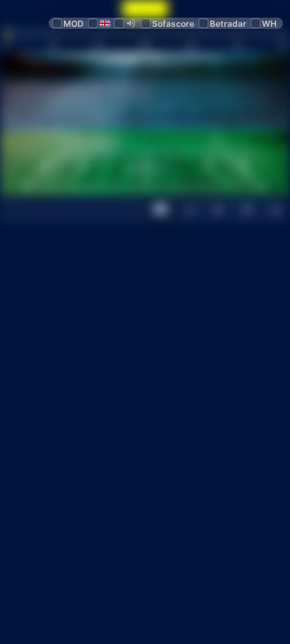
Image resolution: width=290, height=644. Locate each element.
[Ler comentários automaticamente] (126, 23)
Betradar (228, 23)
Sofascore (173, 23)
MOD (73, 23)
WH (269, 23)
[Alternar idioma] (100, 23)
